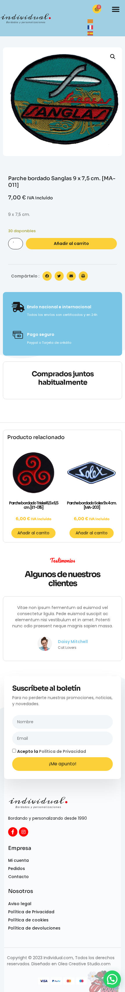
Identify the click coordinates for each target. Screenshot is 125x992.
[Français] (91, 27)
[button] (116, 9)
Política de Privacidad (62, 751)
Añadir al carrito (71, 243)
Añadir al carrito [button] (33, 533)
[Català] (91, 21)
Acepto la (51, 751)
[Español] (91, 33)
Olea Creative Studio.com (84, 964)
